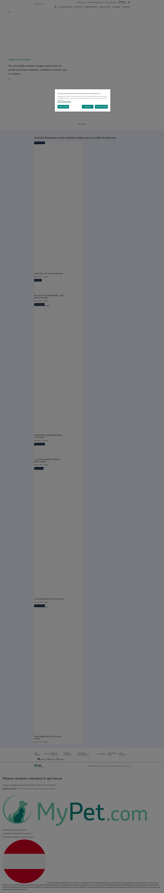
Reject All (88, 106)
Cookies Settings (63, 106)
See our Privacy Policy (64, 101)
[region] (82, 100)
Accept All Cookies (101, 106)
